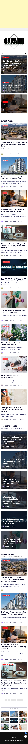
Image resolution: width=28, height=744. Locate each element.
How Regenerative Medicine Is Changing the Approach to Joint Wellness (12, 409)
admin (7, 70)
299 (18, 700)
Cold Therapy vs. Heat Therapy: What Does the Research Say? (12, 541)
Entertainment (6, 261)
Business (5, 101)
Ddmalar (14, 737)
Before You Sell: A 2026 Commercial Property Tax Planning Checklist (12, 481)
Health (4, 294)
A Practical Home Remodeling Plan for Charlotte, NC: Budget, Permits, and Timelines (14, 245)
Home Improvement (7, 227)
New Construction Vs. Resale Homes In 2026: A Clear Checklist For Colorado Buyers (14, 144)
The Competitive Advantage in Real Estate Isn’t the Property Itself (13, 461)
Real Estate (6, 57)
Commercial (5, 326)
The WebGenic (19, 740)
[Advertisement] (14, 14)
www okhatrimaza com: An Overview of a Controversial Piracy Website (13, 521)
